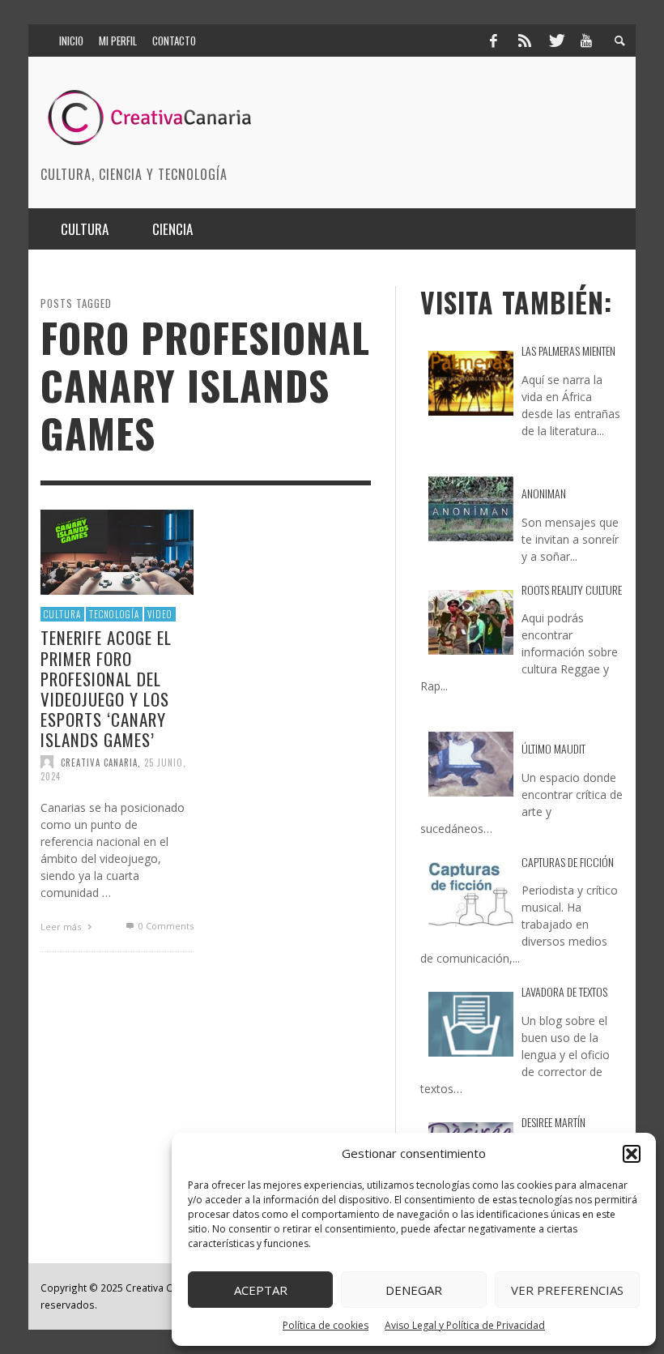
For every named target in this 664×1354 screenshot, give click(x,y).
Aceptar (260, 1290)
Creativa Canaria (99, 762)
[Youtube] (586, 40)
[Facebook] (493, 40)
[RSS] (524, 40)
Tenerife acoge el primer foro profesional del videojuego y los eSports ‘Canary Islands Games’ (106, 689)
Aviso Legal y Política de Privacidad (465, 1325)
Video (159, 614)
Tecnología (114, 614)
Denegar (413, 1290)
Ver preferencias (567, 1290)
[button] (632, 1154)
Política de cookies (325, 1325)
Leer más (61, 927)
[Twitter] (555, 40)
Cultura (62, 614)
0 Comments (164, 926)
